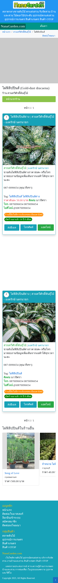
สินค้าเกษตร (9, 543)
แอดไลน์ (45, 227)
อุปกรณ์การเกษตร (12, 539)
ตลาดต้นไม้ (8, 535)
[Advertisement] (29, 60)
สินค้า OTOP (9, 547)
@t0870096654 (21, 208)
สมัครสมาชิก (9, 521)
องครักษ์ (32, 168)
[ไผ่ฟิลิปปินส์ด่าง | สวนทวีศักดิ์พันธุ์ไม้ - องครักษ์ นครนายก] (29, 145)
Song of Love (12, 473)
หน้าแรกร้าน (13, 99)
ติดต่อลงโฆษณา (11, 525)
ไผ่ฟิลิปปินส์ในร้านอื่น (18, 428)
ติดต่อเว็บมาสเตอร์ (12, 513)
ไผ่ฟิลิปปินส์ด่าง (31, 196)
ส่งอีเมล (12, 227)
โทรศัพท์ (28, 227)
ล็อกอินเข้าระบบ (11, 517)
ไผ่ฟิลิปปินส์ (15, 196)
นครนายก (43, 168)
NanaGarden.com (13, 26)
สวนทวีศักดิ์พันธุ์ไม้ (22, 32)
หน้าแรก (6, 32)
